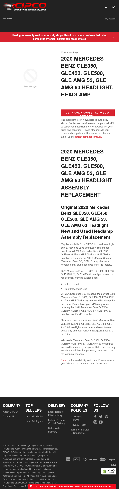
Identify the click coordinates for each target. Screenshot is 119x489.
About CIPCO (10, 411)
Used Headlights (34, 416)
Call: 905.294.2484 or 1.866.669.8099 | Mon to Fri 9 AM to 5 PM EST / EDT (73, 486)
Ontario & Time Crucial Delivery (57, 421)
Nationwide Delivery (54, 429)
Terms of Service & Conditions (80, 431)
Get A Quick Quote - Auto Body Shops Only (88, 114)
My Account (110, 18)
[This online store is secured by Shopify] (108, 473)
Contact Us (9, 416)
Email (64, 360)
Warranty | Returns (76, 418)
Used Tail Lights (34, 421)
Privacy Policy (78, 424)
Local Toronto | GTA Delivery (56, 413)
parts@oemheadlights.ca (88, 136)
